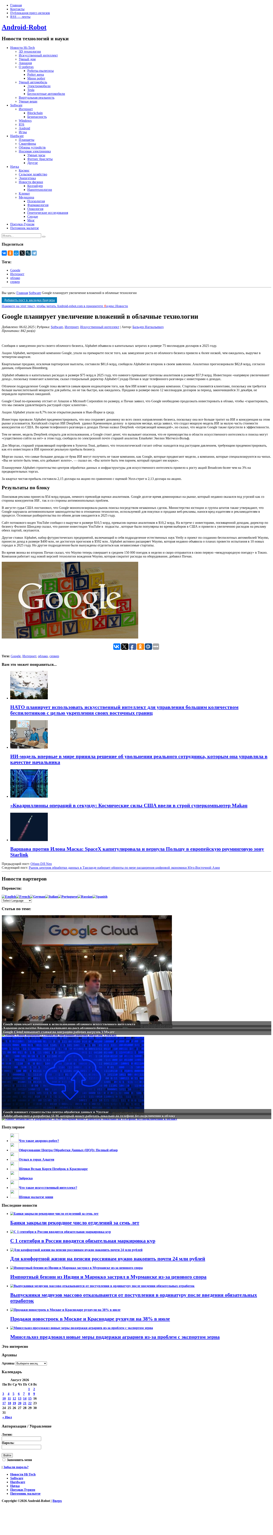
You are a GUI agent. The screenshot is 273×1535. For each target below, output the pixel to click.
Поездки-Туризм (22, 224)
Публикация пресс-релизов (30, 13)
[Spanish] (100, 896)
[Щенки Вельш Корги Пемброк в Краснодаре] (14, 1169)
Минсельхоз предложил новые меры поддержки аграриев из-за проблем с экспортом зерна (115, 1337)
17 (4, 1403)
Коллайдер (35, 186)
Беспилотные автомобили (46, 94)
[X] (22, 253)
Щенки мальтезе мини (36, 1197)
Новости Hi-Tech (22, 47)
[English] (9, 896)
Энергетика (27, 178)
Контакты (17, 9)
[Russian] (85, 896)
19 (14, 1403)
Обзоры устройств (32, 147)
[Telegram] (34, 253)
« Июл (7, 1417)
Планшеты (26, 140)
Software (16, 105)
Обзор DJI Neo (41, 864)
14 (24, 1398)
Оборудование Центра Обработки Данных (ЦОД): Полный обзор (68, 1150)
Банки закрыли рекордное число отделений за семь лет (74, 1222)
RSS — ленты (20, 17)
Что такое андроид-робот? (39, 1141)
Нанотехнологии (39, 189)
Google (15, 270)
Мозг (31, 220)
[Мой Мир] (16, 253)
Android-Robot (24, 27)
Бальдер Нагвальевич (148, 327)
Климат (24, 193)
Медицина (26, 197)
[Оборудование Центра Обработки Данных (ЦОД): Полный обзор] (14, 1150)
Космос (24, 170)
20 (19, 1403)
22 (30, 1403)
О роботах (26, 67)
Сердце (32, 216)
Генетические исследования (47, 212)
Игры (23, 132)
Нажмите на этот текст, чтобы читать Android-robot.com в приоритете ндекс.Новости (65, 306)
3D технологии (30, 51)
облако (15, 278)
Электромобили (39, 86)
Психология (36, 201)
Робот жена (35, 74)
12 (14, 1398)
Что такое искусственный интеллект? (48, 1187)
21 (24, 1403)
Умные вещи (28, 101)
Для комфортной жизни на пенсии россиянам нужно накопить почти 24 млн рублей (107, 1258)
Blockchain (35, 113)
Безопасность (37, 117)
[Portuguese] (68, 896)
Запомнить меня (19, 1460)
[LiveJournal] (28, 253)
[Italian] (51, 896)
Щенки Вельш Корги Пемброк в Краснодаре (53, 1169)
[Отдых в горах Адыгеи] (14, 1159)
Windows (25, 120)
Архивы (8, 1363)
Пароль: (8, 1443)
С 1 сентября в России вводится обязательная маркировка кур (82, 1241)
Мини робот (36, 78)
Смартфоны (27, 143)
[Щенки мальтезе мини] (14, 1197)
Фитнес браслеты (40, 159)
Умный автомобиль (33, 82)
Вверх (57, 1501)
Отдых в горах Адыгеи (36, 1159)
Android (24, 128)
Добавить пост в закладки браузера (29, 300)
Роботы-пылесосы (40, 70)
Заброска (26, 1178)
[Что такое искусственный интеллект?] (14, 1187)
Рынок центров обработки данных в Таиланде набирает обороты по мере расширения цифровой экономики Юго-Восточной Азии (124, 867)
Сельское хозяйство (33, 174)
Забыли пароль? (16, 1467)
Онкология (35, 209)
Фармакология (37, 205)
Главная (16, 5)
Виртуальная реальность (36, 97)
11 (9, 1398)
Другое (32, 163)
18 (9, 1403)
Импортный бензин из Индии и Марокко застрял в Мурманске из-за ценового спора (108, 1277)
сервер (15, 282)
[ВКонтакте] (4, 253)
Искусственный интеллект (38, 55)
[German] (37, 896)
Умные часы (36, 155)
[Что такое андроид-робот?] (14, 1141)
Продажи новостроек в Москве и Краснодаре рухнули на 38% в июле (90, 1319)
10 (4, 1398)
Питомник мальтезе (24, 228)
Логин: (7, 1434)
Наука (14, 166)
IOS (21, 124)
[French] (23, 896)
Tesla (30, 90)
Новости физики (31, 182)
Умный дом (27, 59)
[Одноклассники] (10, 253)
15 (30, 1398)
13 (19, 1398)
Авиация (25, 63)
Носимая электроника (35, 151)
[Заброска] (14, 1178)
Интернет (26, 109)
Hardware (17, 136)
